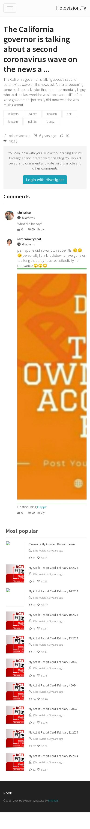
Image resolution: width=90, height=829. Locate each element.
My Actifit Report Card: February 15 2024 (53, 756)
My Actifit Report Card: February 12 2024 (53, 568)
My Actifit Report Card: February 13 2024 (53, 638)
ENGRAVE (53, 800)
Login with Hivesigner (45, 179)
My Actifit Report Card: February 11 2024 (53, 732)
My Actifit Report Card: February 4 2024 (52, 685)
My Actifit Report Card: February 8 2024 (52, 709)
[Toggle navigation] (9, 8)
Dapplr (42, 507)
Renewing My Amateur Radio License (52, 544)
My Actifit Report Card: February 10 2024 (53, 615)
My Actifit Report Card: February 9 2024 (52, 662)
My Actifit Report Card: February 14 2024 (53, 591)
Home (7, 793)
